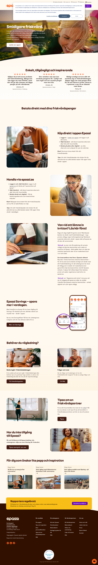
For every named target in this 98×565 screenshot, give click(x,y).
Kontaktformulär (11, 524)
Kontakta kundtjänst (80, 503)
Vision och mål (83, 522)
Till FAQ (62, 381)
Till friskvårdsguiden (16, 381)
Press (80, 527)
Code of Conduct (69, 532)
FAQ (37, 537)
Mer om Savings (15, 325)
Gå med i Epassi (54, 522)
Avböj (76, 16)
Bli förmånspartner (70, 522)
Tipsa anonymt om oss (17, 447)
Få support (38, 522)
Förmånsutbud (54, 525)
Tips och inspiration (41, 525)
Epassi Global (83, 530)
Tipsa (62, 419)
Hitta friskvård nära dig (35, 45)
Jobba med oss (83, 525)
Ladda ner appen (15, 45)
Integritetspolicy (11, 532)
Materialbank (53, 527)
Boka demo (86, 6)
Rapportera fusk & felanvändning (15, 538)
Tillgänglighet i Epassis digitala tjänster (17, 535)
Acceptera (64, 16)
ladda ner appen (73, 138)
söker (85, 408)
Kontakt (81, 533)
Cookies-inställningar (52, 16)
